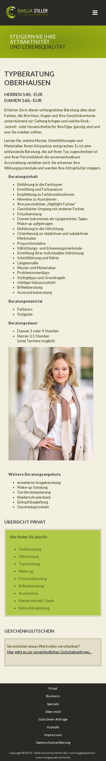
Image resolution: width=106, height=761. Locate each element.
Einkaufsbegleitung (34, 608)
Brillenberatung (31, 586)
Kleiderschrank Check (36, 600)
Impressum (53, 735)
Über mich (53, 711)
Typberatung (29, 564)
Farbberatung (30, 549)
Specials (53, 704)
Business (53, 696)
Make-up (26, 571)
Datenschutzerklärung (53, 742)
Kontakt (53, 727)
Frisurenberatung (33, 578)
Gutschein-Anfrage (53, 719)
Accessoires (28, 593)
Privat (53, 688)
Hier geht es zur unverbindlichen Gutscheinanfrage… (49, 652)
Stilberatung (29, 556)
